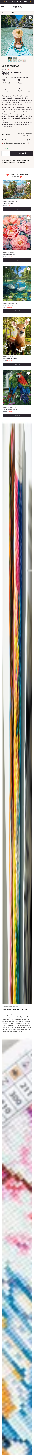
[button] (31, 7)
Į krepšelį (22, 153)
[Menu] (5, 7)
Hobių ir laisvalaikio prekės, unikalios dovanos (21, 13)
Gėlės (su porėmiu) (9, 254)
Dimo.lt (4, 13)
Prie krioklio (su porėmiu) (10, 409)
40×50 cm (29, 140)
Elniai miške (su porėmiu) (10, 358)
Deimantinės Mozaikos (10, 201)
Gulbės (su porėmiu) (9, 305)
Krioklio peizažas (8, 203)
